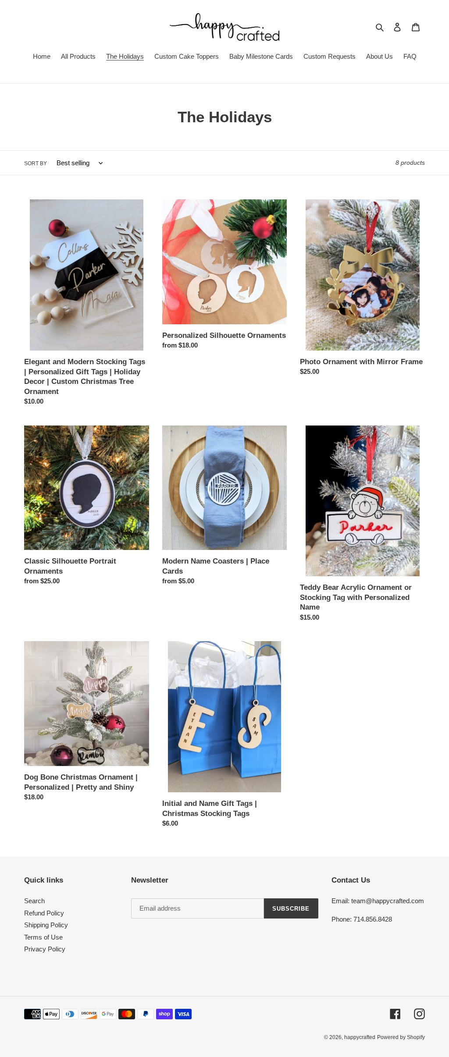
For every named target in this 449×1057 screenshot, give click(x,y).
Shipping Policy (46, 925)
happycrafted (359, 1037)
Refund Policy (44, 913)
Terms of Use (43, 937)
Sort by (35, 163)
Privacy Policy (44, 949)
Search (34, 900)
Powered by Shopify (401, 1037)
